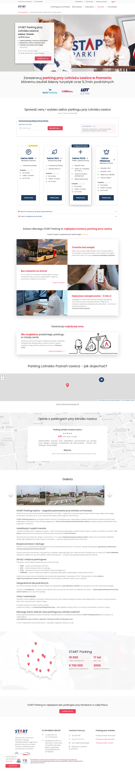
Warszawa (77, 7)
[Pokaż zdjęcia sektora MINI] (35, 158)
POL (114, 1)
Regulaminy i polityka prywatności (78, 748)
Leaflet (99, 400)
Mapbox (133, 400)
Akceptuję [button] (13, 766)
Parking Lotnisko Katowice (105, 739)
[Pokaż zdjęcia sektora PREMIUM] (114, 159)
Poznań (100, 7)
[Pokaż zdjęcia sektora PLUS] (87, 158)
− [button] (2, 379)
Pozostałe (112, 7)
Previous (11, 495)
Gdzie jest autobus (101, 1)
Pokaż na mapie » (59, 283)
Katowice (89, 7)
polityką (11, 761)
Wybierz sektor (43, 58)
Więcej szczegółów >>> (57, 351)
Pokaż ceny (28, 198)
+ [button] (2, 376)
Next (110, 495)
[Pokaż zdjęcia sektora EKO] (61, 158)
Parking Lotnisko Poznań (104, 743)
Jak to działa (89, 1)
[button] (19, 443)
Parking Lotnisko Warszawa (105, 736)
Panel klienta (78, 1)
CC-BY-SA (123, 400)
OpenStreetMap (111, 400)
